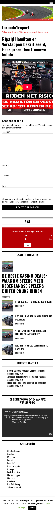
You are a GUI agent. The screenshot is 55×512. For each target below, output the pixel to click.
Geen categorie (13, 466)
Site (4, 186)
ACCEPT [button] (32, 507)
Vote (27, 245)
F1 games (11, 457)
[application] (27, 422)
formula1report (16, 27)
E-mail (5, 176)
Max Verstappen (13, 475)
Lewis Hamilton (13, 472)
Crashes (10, 454)
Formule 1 (11, 463)
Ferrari (10, 460)
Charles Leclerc (13, 451)
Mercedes (11, 478)
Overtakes (11, 481)
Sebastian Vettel (14, 487)
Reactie (6, 132)
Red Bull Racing (13, 484)
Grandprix (11, 469)
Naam (5, 165)
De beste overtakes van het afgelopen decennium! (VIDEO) (26, 372)
